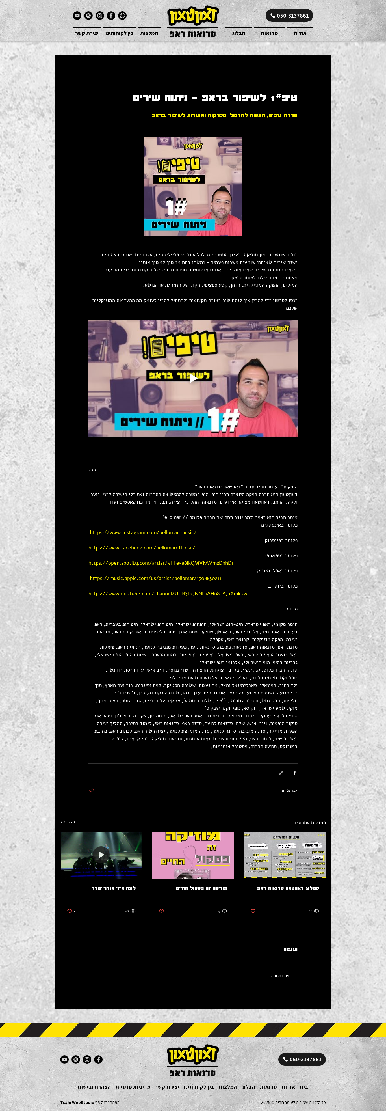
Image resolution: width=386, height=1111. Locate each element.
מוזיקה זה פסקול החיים (201, 888)
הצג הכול (67, 822)
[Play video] (193, 378)
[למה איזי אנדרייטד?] (101, 855)
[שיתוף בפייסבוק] (295, 773)
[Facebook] (111, 15)
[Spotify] (88, 15)
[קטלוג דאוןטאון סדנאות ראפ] (285, 855)
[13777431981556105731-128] (122, 15)
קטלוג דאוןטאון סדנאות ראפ (288, 888)
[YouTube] (77, 15)
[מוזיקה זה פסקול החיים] (193, 855)
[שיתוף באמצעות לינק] (281, 773)
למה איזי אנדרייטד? (114, 888)
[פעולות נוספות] (91, 81)
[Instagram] (100, 15)
